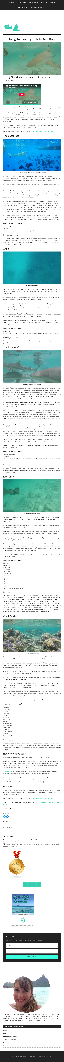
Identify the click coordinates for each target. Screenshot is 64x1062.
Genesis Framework (36, 1056)
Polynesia (6, 1046)
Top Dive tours (8, 771)
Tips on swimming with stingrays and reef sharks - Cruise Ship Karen (22, 840)
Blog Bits (11, 828)
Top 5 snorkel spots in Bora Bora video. (43, 131)
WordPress (45, 1056)
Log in (50, 1056)
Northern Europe (7, 1043)
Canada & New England (9, 1040)
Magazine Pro (25, 1056)
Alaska (5, 1030)
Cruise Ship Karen (32, 16)
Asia (4, 1033)
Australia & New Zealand (10, 1036)
